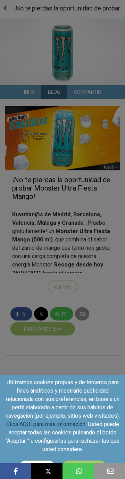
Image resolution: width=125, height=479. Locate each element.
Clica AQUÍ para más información (45, 424)
